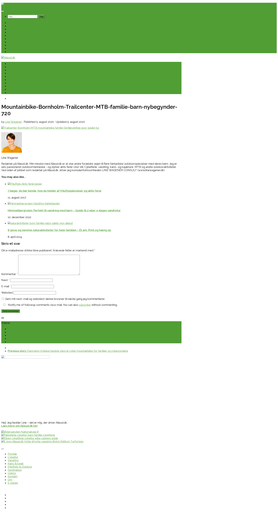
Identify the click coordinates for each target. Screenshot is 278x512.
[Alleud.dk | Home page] (8, 4)
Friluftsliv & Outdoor (20, 35)
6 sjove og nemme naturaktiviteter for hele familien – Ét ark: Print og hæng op (59, 230)
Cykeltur (13, 25)
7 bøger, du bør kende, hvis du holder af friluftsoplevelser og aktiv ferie (54, 190)
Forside (12, 22)
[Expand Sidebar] (2, 317)
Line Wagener (13, 121)
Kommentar (9, 274)
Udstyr (12, 41)
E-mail (6, 286)
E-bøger (13, 51)
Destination (15, 38)
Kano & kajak (16, 32)
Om (10, 48)
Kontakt (12, 45)
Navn (5, 280)
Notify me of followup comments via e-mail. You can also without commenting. (62, 304)
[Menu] (2, 11)
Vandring (13, 29)
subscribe (85, 304)
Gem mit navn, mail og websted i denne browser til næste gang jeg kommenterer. (55, 298)
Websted (7, 292)
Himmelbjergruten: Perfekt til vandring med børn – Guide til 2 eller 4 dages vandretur (64, 210)
